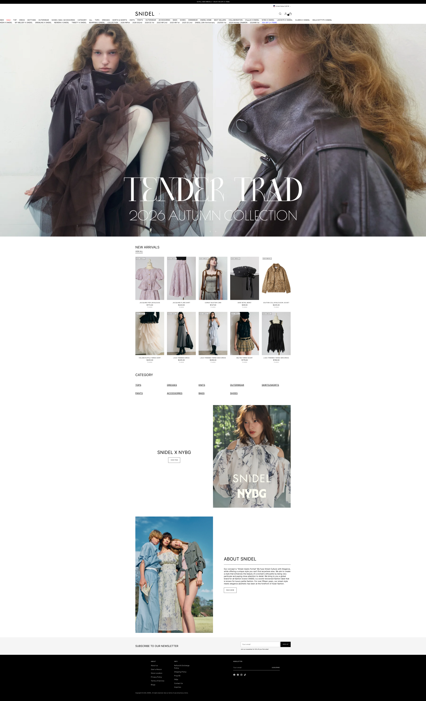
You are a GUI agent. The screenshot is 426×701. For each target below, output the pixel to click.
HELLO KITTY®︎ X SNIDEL (322, 20)
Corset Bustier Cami (213, 302)
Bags (202, 393)
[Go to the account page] (285, 14)
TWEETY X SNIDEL (79, 22)
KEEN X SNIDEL (6, 22)
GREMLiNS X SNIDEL (43, 22)
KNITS (132, 20)
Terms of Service (157, 681)
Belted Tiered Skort (245, 358)
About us (154, 665)
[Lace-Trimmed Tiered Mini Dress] (276, 333)
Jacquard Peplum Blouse (150, 302)
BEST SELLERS (220, 20)
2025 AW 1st (174, 22)
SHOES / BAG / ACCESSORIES (63, 20)
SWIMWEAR (193, 20)
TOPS (97, 20)
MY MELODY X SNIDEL (24, 22)
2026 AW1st (125, 22)
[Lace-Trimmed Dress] (181, 333)
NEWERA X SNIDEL (61, 22)
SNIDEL (149, 693)
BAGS (175, 20)
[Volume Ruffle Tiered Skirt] (149, 333)
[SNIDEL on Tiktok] (245, 675)
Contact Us (178, 683)
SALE (8, 20)
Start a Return (156, 669)
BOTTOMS (32, 20)
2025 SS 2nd (187, 22)
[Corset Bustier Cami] (213, 278)
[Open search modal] (280, 14)
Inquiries (177, 687)
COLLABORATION (236, 20)
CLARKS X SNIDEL (302, 20)
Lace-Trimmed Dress (181, 358)
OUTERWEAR (43, 20)
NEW (2, 20)
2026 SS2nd (137, 22)
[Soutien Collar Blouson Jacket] (276, 278)
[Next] (159, 14)
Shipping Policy (180, 672)
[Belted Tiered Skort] (244, 333)
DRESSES (106, 20)
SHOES (183, 20)
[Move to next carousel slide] (215, 231)
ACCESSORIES (164, 20)
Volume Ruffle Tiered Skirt (150, 358)
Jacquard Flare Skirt (181, 302)
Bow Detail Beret (244, 302)
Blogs (153, 685)
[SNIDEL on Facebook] (234, 675)
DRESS (22, 20)
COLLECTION (112, 22)
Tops (138, 385)
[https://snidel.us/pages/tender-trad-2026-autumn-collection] (213, 130)
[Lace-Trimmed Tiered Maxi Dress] (213, 333)
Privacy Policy (156, 677)
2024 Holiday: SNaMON (238, 22)
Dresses (172, 385)
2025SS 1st (221, 22)
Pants (139, 393)
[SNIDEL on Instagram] (241, 675)
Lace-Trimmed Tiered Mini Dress (276, 358)
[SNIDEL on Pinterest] (238, 675)
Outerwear (237, 385)
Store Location (156, 673)
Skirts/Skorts (270, 385)
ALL (90, 20)
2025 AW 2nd (162, 22)
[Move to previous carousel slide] (210, 231)
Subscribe (276, 667)
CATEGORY (82, 20)
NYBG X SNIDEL (268, 20)
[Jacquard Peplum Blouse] (149, 278)
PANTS (140, 20)
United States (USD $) (282, 6)
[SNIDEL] (144, 14)
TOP (15, 20)
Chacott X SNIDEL (252, 20)
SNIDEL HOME (205, 20)
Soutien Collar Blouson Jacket (276, 302)
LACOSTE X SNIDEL (285, 20)
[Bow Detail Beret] (244, 278)
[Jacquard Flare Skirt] (181, 278)
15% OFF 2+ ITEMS (269, 22)
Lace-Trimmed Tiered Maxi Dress (213, 358)
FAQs (176, 679)
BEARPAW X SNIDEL (97, 22)
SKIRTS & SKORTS (119, 20)
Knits (202, 385)
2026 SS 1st (149, 22)
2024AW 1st (254, 22)
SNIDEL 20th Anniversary (205, 22)
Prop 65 (177, 676)
